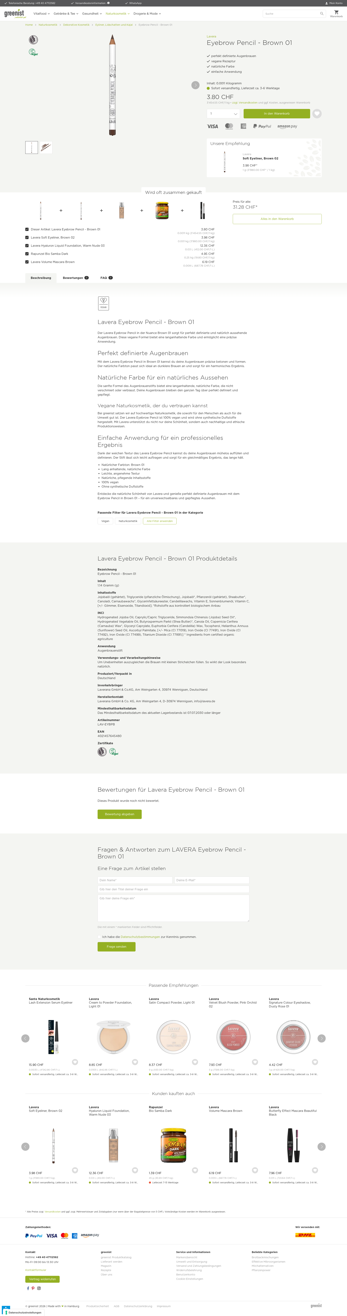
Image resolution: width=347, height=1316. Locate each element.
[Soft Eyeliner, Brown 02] (81, 210)
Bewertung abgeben (119, 814)
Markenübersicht (186, 1257)
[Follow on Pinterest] (33, 1288)
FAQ (105, 278)
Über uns (106, 1274)
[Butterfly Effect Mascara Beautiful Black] (293, 1146)
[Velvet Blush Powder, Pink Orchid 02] (233, 1037)
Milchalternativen (263, 1265)
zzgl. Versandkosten (245, 102)
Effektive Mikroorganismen (268, 1261)
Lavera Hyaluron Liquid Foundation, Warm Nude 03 (68, 245)
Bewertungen (75, 278)
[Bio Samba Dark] (162, 210)
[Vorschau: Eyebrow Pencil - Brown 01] (31, 147)
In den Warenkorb (277, 113)
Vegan (105, 521)
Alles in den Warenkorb (277, 219)
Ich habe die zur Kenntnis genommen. (149, 937)
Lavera (211, 36)
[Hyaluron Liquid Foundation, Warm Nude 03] (121, 210)
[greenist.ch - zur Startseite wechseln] (15, 14)
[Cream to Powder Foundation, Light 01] (113, 1037)
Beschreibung (41, 278)
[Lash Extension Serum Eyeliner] (53, 1037)
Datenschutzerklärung (138, 1306)
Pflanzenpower (261, 1270)
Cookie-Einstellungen (189, 1278)
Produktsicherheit (97, 1306)
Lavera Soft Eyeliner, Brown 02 (53, 237)
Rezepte (106, 1270)
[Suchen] (322, 14)
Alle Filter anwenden (160, 521)
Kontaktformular (35, 1270)
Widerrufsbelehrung (189, 1270)
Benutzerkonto (185, 1274)
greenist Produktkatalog (116, 1257)
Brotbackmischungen (265, 1257)
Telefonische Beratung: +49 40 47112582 (31, 3)
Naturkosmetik (128, 521)
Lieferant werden (111, 1261)
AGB (116, 1306)
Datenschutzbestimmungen (140, 937)
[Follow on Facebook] (28, 1288)
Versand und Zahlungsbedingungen (198, 1265)
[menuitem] (334, 3)
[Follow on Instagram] (39, 1288)
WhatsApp (135, 3)
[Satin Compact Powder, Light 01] (173, 1037)
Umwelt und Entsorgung (191, 1261)
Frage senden (116, 946)
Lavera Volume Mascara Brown (53, 262)
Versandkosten (53, 1211)
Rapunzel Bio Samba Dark (49, 254)
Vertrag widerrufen (42, 1279)
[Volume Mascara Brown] (202, 210)
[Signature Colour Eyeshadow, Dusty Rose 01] (293, 1037)
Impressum (164, 1306)
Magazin (106, 1265)
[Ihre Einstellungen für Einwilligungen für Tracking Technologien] (23, 1312)
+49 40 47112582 (47, 1257)
